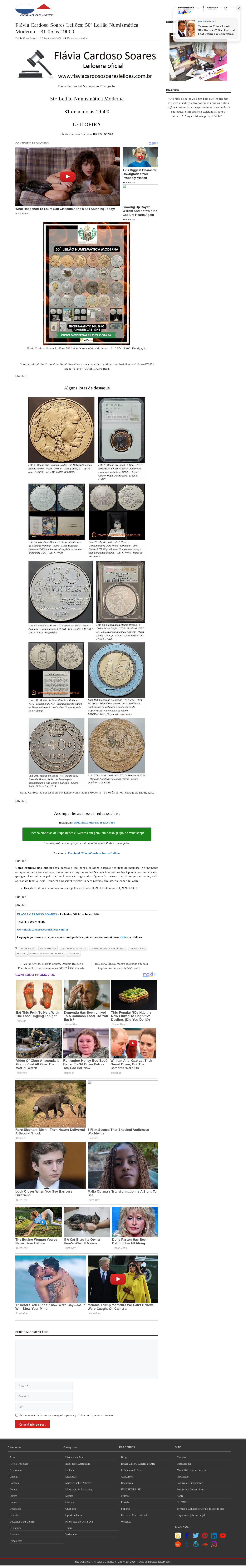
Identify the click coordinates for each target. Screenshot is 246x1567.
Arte (12, 1457)
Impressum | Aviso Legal (191, 1515)
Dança (13, 1502)
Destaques (15, 1528)
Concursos (127, 1476)
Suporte (125, 1508)
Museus (125, 1495)
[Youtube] (223, 1537)
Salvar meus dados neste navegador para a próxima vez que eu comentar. (66, 1415)
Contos (13, 1489)
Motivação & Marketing (78, 1489)
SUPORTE (183, 1502)
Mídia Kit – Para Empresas (192, 1470)
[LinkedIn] (214, 1537)
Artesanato (16, 1470)
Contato (181, 1457)
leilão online (137, 948)
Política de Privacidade (190, 1483)
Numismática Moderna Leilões (46, 954)
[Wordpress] (196, 1546)
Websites (126, 1521)
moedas (21, 954)
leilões (124, 937)
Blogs (124, 1457)
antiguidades (28, 948)
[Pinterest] (205, 1537)
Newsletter (183, 1476)
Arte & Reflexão (19, 1463)
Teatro (69, 1528)
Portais (125, 1502)
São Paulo (73, 954)
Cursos (13, 1495)
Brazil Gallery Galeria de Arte (138, 1463)
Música (69, 1495)
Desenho (14, 1515)
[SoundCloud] (205, 1546)
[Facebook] (187, 1537)
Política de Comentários (190, 1489)
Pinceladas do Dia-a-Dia (79, 1521)
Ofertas (69, 1502)
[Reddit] (178, 1546)
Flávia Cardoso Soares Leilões (108, 948)
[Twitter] (196, 1537)
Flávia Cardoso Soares (73, 948)
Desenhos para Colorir (22, 1521)
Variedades (71, 1534)
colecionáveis (48, 948)
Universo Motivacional (134, 1515)
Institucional (184, 1463)
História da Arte (74, 1457)
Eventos (14, 1534)
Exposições (16, 1540)
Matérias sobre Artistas (78, 1483)
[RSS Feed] (178, 1537)
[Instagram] (214, 1546)
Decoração (15, 1508)
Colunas (14, 1483)
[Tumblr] (187, 1546)
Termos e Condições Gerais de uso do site (200, 1508)
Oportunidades (73, 1515)
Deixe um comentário (77, 38)
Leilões (69, 1470)
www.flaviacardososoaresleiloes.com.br (42, 929)
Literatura (71, 1476)
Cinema (14, 1476)
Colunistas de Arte (131, 1470)
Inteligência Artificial (77, 1463)
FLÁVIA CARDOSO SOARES (37, 914)
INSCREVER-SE (131, 1489)
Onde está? (71, 1508)
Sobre (180, 1495)
